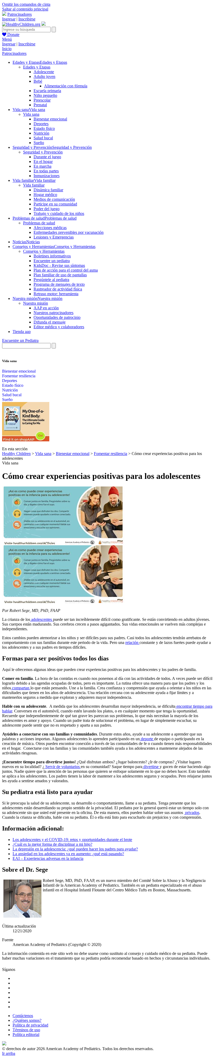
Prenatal (40, 105)
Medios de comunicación (54, 199)
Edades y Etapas (36, 67)
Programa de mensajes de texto (59, 284)
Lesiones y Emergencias (54, 237)
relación (132, 642)
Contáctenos (23, 1015)
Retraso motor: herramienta (56, 294)
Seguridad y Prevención (43, 152)
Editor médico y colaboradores (59, 327)
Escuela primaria (47, 90)
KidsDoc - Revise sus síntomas (59, 265)
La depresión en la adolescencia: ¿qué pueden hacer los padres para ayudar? (75, 849)
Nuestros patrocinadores (53, 312)
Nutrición (41, 133)
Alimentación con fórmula (65, 86)
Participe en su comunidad (55, 204)
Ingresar (8, 19)
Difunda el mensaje (50, 322)
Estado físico (44, 128)
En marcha (42, 166)
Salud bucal (43, 138)
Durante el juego (47, 157)
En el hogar (43, 161)
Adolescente (44, 72)
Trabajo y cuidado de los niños (59, 213)
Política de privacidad (30, 1025)
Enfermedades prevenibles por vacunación (69, 232)
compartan (20, 688)
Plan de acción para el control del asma (66, 270)
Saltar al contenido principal (25, 9)
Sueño (39, 142)
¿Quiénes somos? (27, 1020)
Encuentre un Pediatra (20, 340)
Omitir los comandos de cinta (26, 4)
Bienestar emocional (50, 119)
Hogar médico (45, 194)
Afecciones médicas (50, 227)
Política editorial (26, 1034)
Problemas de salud (39, 223)
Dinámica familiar (48, 190)
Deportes (41, 123)
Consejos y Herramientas (43, 251)
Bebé (38, 81)
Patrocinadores (19, 14)
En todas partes (46, 171)
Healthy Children (16, 453)
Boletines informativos (52, 256)
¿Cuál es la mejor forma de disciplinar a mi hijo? (52, 844)
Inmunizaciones (47, 175)
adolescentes (41, 619)
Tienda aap (22, 331)
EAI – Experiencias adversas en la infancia (48, 858)
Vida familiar (34, 185)
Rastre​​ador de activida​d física (58, 289)
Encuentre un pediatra (52, 260)
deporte (147, 739)
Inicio (7, 48)
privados (191, 812)
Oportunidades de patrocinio (57, 317)
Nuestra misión (35, 303)
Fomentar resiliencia (18, 376)
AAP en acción (46, 308)
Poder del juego (47, 209)
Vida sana (31, 114)
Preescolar (42, 100)
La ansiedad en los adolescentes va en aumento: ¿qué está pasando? (68, 853)
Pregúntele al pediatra (51, 279)
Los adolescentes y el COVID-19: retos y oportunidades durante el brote (72, 839)
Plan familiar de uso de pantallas (60, 275)
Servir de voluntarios (62, 766)
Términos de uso (26, 1030)
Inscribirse (26, 19)
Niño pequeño (45, 95)
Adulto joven (44, 76)
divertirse (151, 766)
